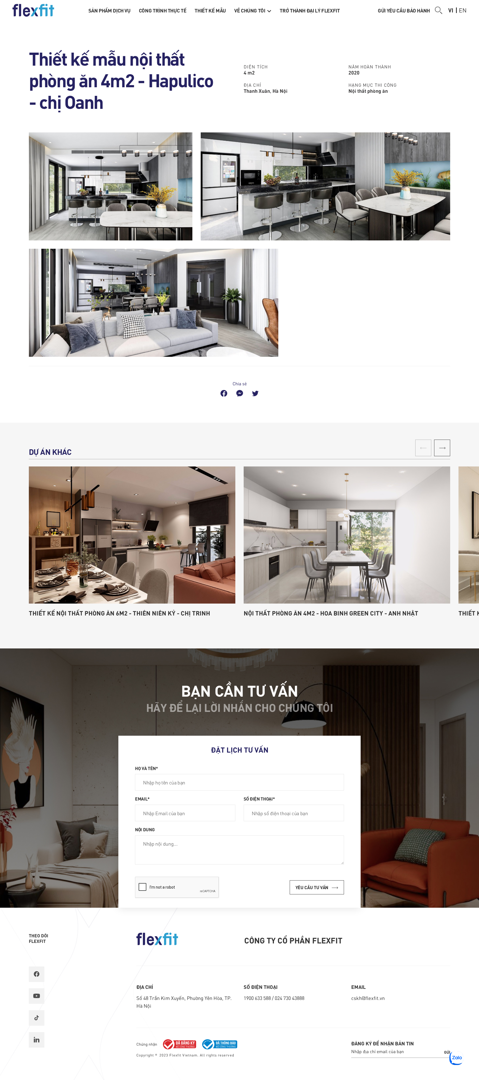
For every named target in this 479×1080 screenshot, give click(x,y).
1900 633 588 (258, 998)
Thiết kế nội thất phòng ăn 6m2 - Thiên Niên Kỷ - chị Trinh (119, 613)
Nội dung (144, 829)
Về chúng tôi (250, 10)
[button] (442, 448)
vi (450, 10)
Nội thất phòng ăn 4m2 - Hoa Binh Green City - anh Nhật (331, 613)
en (463, 10)
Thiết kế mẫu (210, 10)
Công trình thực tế (163, 10)
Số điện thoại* (259, 798)
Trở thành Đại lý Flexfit (310, 10)
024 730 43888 (289, 998)
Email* (142, 798)
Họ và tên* (146, 768)
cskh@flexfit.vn (368, 998)
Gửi (447, 1052)
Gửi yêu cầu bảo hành (404, 10)
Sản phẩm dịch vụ (109, 10)
